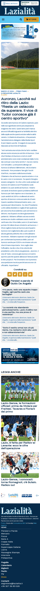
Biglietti (5, 568)
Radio (4, 571)
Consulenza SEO (19, 523)
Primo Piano (21, 91)
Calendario (6, 565)
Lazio (4, 95)
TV (2, 574)
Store (3, 577)
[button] (3, 19)
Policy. (3, 523)
